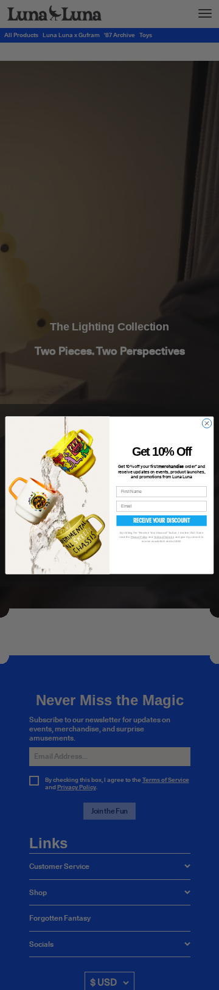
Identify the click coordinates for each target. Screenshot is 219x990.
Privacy (139, 537)
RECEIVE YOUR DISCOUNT (161, 520)
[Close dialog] (206, 423)
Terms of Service (164, 537)
